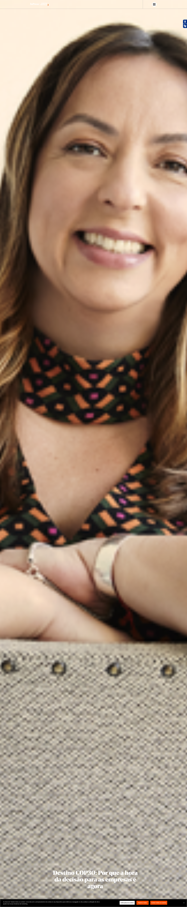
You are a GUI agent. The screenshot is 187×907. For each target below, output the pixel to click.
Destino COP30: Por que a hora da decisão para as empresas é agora (95, 880)
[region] (93, 903)
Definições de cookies (127, 903)
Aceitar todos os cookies (158, 903)
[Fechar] (184, 903)
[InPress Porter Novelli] (39, 4)
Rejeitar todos (142, 903)
